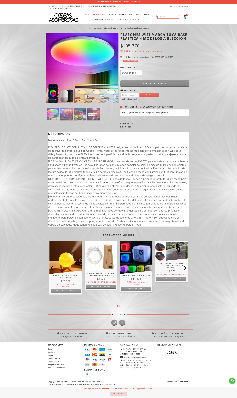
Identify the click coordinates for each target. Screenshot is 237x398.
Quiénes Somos (126, 15)
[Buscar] (157, 17)
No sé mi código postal (129, 99)
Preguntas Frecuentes (104, 20)
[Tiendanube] (178, 382)
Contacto (111, 15)
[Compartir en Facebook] (121, 127)
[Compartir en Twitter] (125, 127)
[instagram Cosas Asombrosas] (114, 323)
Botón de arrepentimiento (105, 384)
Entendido (118, 394)
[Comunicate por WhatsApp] (232, 381)
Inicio (86, 15)
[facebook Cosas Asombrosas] (122, 323)
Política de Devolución (129, 20)
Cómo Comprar (143, 15)
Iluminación (97, 28)
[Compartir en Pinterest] (129, 127)
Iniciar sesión (183, 6)
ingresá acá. (87, 384)
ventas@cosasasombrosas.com (60, 8)
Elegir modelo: (127, 68)
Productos (98, 15)
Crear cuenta (173, 6)
